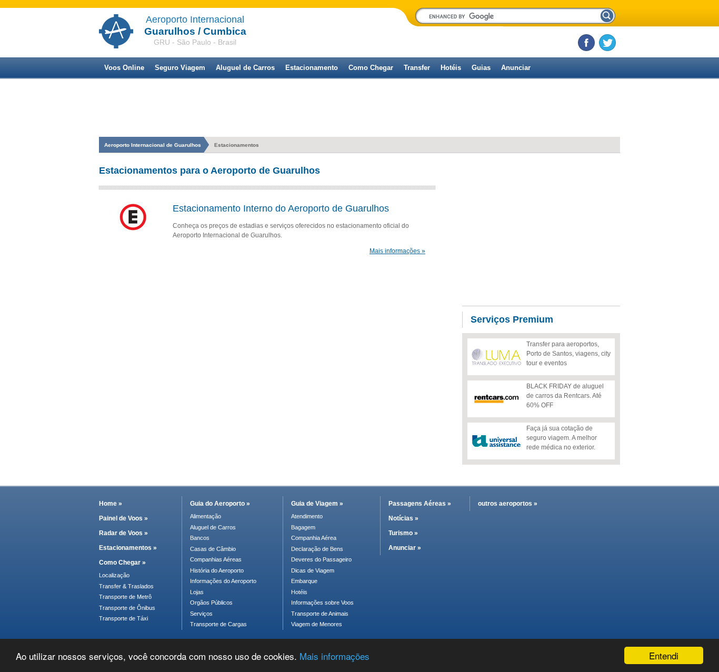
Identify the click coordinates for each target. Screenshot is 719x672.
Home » (110, 503)
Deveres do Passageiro (321, 559)
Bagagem (303, 527)
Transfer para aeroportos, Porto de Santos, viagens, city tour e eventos (568, 353)
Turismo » (403, 533)
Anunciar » (404, 547)
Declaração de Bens (317, 549)
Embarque (304, 581)
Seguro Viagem (180, 68)
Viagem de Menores (316, 624)
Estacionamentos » (128, 547)
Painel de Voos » (123, 518)
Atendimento (307, 516)
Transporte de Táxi (123, 618)
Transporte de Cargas (218, 624)
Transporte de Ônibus (127, 608)
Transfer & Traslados (126, 586)
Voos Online (124, 68)
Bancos (199, 538)
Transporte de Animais (319, 613)
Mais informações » (397, 251)
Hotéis (451, 68)
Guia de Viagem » (317, 503)
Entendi (663, 655)
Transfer (417, 68)
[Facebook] (586, 42)
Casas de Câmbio (213, 549)
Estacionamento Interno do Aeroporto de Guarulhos (281, 208)
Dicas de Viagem (312, 570)
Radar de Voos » (123, 533)
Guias (481, 68)
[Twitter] (607, 42)
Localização (114, 575)
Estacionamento (311, 68)
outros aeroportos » (507, 503)
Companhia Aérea (313, 538)
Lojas (197, 592)
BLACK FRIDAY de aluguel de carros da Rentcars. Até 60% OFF (565, 396)
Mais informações (334, 656)
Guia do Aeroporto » (220, 503)
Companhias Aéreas (216, 559)
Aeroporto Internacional (195, 19)
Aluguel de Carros (245, 68)
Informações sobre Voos (322, 602)
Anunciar (516, 68)
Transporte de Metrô (125, 597)
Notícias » (403, 518)
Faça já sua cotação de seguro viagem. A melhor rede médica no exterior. (561, 438)
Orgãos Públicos (211, 602)
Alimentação (205, 516)
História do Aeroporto (217, 570)
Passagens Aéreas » (419, 503)
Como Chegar (370, 68)
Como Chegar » (122, 562)
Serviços (201, 613)
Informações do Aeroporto (223, 581)
